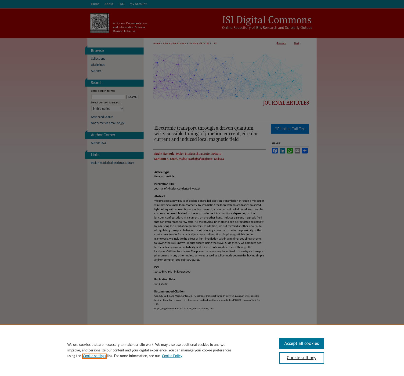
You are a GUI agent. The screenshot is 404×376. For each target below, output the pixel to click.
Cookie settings (94, 356)
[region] (202, 350)
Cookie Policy (172, 356)
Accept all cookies (301, 343)
